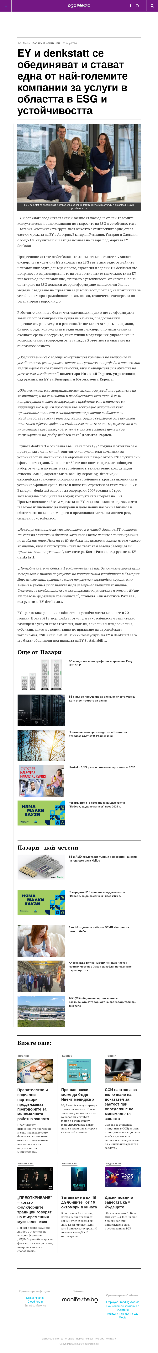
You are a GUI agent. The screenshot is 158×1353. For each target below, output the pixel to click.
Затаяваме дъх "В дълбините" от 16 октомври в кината (79, 1202)
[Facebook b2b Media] (130, 5)
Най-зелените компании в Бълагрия (122, 1307)
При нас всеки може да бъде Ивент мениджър (77, 1094)
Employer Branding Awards (122, 1302)
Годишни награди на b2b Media (122, 1315)
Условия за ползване (62, 1338)
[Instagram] (137, 5)
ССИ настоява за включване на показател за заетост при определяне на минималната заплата (121, 1104)
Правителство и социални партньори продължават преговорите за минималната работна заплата (33, 1104)
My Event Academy (72, 1105)
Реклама (99, 1338)
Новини (23, 1055)
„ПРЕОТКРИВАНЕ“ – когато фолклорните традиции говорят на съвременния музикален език (34, 1209)
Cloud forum (35, 1301)
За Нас (46, 1338)
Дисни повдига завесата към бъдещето (119, 1202)
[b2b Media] (79, 5)
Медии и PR (26, 1163)
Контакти (111, 1338)
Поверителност (84, 1338)
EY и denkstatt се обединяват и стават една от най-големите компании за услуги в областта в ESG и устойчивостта (72, 81)
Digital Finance (35, 1298)
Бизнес (67, 1055)
